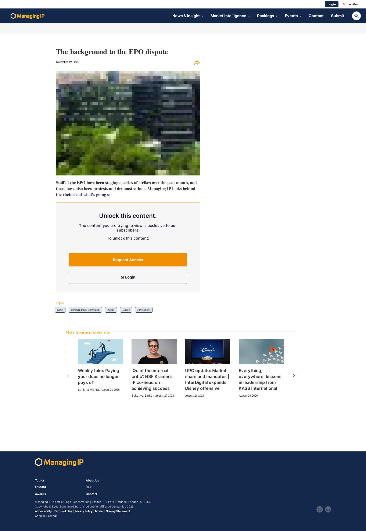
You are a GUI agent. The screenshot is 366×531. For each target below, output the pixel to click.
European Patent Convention (85, 309)
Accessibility (43, 511)
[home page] (27, 16)
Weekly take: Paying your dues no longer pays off (98, 376)
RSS (89, 486)
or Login (128, 277)
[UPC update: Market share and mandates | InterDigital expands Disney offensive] (207, 351)
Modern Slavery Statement (112, 511)
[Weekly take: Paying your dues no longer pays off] (100, 351)
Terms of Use (63, 511)
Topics (40, 480)
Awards (40, 493)
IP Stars (40, 486)
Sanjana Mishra (88, 389)
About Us (92, 480)
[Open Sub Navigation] (202, 16)
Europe (126, 309)
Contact (316, 16)
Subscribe (350, 4)
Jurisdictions (143, 309)
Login (332, 4)
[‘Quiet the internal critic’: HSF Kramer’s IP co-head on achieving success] (154, 351)
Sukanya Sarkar (142, 395)
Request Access (128, 260)
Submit (337, 16)
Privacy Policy (84, 511)
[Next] (294, 375)
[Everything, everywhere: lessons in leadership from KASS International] (261, 351)
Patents (111, 309)
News (60, 309)
